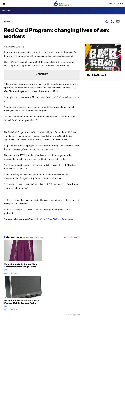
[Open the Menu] (4, 3)
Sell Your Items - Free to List (33, 238)
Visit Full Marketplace (72, 237)
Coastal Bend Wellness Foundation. (56, 219)
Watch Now (115, 4)
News (7, 21)
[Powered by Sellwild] (76, 315)
